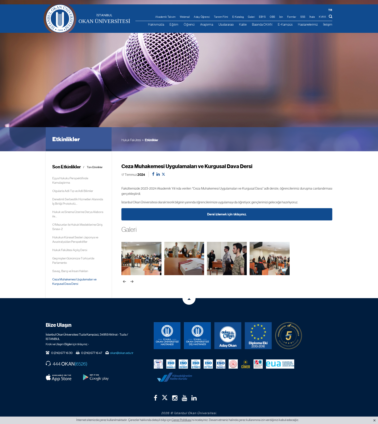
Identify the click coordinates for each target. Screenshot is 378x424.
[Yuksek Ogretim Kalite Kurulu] (288, 335)
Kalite (243, 24)
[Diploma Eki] (258, 335)
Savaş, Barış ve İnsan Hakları (70, 271)
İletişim (327, 24)
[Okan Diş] (197, 335)
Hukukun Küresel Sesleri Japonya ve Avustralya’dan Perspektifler (75, 239)
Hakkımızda (156, 24)
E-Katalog (238, 16)
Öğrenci (189, 24)
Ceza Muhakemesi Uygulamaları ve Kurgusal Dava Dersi (74, 281)
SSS (302, 16)
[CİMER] (245, 363)
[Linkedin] (194, 398)
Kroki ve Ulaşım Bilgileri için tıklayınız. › (67, 344)
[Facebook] (155, 398)
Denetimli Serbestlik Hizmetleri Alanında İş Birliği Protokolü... (77, 201)
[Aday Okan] (227, 335)
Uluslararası (226, 24)
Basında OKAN (262, 24)
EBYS (262, 16)
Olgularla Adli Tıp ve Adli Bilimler (72, 191)
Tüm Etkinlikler (95, 167)
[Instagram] (174, 398)
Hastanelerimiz (308, 24)
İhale (312, 16)
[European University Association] (280, 363)
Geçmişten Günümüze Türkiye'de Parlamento (73, 260)
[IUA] (258, 363)
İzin (281, 16)
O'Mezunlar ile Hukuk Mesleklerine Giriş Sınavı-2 (77, 227)
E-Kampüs (285, 24)
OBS (272, 16)
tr (330, 10)
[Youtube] (184, 398)
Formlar (291, 16)
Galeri (251, 16)
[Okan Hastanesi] (167, 335)
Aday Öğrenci (202, 16)
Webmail (185, 16)
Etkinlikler (151, 140)
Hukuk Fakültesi (131, 140)
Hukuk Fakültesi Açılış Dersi (69, 250)
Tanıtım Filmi (221, 16)
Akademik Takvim (165, 16)
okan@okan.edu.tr (121, 353)
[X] (165, 396)
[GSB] (233, 363)
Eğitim (174, 24)
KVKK (322, 16)
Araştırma (206, 24)
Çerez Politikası (181, 420)
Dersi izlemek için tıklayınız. (227, 214)
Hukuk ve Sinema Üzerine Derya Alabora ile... (77, 214)
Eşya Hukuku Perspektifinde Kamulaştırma (70, 180)
